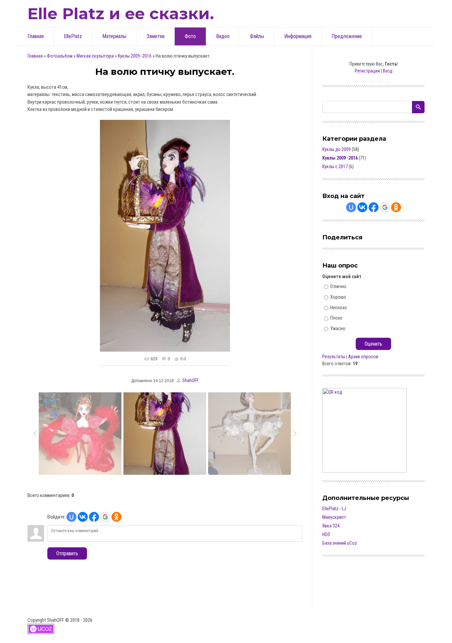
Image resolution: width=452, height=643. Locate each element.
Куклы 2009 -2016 (135, 56)
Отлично (338, 286)
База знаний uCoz (339, 543)
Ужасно (337, 328)
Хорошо (338, 297)
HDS (326, 534)
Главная (35, 56)
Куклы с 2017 (335, 166)
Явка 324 (330, 525)
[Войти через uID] (71, 517)
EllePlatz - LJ (334, 508)
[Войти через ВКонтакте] (83, 517)
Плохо (336, 318)
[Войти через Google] (105, 517)
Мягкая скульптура (95, 56)
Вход (387, 71)
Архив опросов (363, 356)
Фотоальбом (59, 56)
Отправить (67, 553)
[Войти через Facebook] (94, 517)
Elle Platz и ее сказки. (120, 13)
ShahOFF (190, 380)
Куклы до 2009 (336, 149)
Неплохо (338, 307)
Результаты (333, 356)
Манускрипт (334, 517)
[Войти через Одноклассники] (116, 517)
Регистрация (367, 71)
